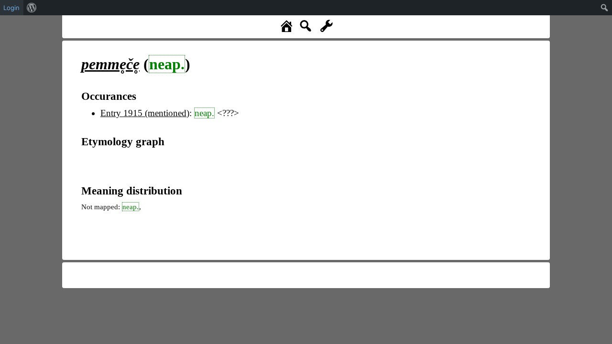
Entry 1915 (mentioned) (144, 113)
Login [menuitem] (11, 7)
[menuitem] (31, 7)
